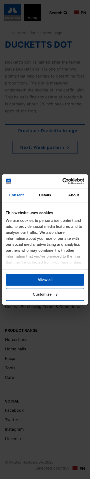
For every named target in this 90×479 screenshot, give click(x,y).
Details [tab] (45, 195)
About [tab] (73, 195)
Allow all (45, 280)
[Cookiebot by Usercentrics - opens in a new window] (63, 181)
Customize (42, 294)
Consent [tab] (16, 195)
